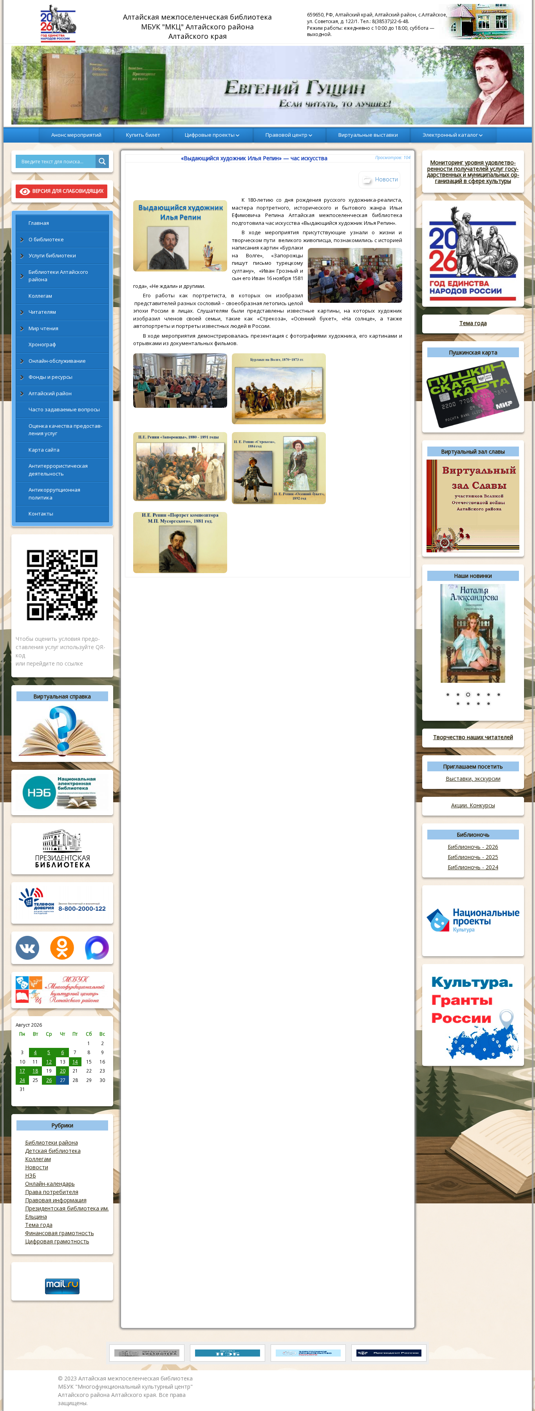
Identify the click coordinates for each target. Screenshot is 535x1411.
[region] (267, 85)
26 (49, 1080)
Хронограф (42, 344)
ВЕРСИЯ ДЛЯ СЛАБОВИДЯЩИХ (66, 191)
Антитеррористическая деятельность (58, 469)
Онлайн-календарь (50, 1183)
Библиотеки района (51, 1142)
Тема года (38, 1224)
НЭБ (30, 1175)
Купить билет (143, 134)
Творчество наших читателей (473, 737)
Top (516, 1392)
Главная (39, 222)
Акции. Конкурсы (473, 805)
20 (62, 1070)
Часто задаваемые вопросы (64, 409)
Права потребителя (51, 1192)
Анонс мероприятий (76, 134)
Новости (36, 1167)
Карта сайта (44, 449)
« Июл (22, 1097)
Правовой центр (286, 134)
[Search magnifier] (102, 161)
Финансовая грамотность (59, 1233)
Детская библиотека (53, 1150)
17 (22, 1070)
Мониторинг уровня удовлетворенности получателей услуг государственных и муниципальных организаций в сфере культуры (473, 171)
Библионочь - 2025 (473, 857)
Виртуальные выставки (368, 134)
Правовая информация (56, 1200)
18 (35, 1070)
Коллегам (40, 295)
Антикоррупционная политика (54, 493)
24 (22, 1080)
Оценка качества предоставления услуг (65, 429)
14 (75, 1061)
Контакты (41, 513)
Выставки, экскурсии (473, 778)
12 (49, 1061)
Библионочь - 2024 (473, 867)
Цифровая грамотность (57, 1241)
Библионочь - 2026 (473, 846)
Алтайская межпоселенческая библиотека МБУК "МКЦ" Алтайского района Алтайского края (198, 26)
